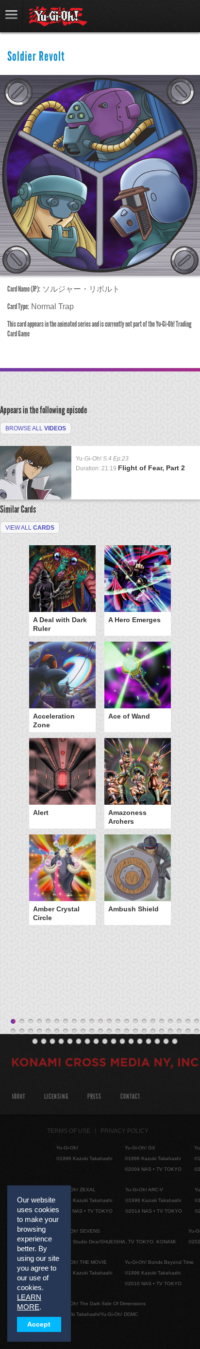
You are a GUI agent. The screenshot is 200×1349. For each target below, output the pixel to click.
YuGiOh (58, 16)
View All (29, 527)
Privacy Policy (124, 1130)
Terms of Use (68, 1130)
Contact (130, 1096)
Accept (38, 1324)
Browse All (35, 428)
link (11, 16)
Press (94, 1096)
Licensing (56, 1096)
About (18, 1096)
